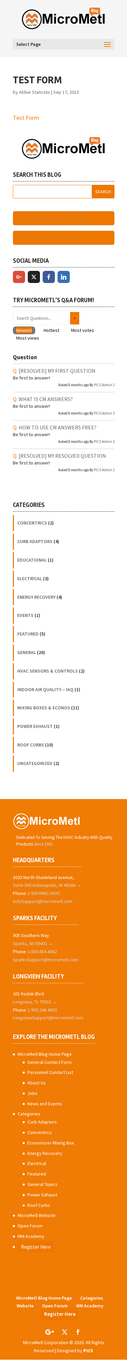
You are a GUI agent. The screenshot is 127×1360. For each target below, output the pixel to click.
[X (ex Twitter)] (34, 277)
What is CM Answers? (46, 399)
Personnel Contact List (50, 1072)
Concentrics (32, 523)
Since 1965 (43, 844)
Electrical (29, 578)
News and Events (44, 1104)
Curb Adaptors (34, 541)
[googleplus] (19, 277)
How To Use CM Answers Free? (58, 427)
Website (25, 1306)
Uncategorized (34, 763)
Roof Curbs (30, 745)
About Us (36, 1083)
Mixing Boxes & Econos (43, 708)
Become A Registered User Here (53, 218)
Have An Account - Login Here (50, 237)
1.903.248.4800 (42, 1010)
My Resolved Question (62, 455)
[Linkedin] (64, 277)
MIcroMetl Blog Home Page (45, 1054)
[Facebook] (49, 277)
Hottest (51, 330)
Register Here (36, 1247)
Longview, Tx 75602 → (35, 1002)
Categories (29, 1114)
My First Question (57, 370)
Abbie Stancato (34, 92)
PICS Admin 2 (104, 384)
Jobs (32, 1093)
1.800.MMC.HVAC (44, 893)
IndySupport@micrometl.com (42, 901)
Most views (27, 338)
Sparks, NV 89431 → (33, 943)
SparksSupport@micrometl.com (45, 960)
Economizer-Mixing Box (50, 1143)
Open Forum (30, 1226)
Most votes (82, 330)
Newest (24, 330)
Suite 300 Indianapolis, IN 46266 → (47, 885)
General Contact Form (49, 1062)
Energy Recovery (36, 597)
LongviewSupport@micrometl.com (48, 1018)
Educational (32, 560)
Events (25, 615)
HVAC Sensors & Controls (47, 671)
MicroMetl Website (37, 1215)
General (26, 652)
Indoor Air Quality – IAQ (45, 689)
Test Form (26, 117)
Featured (28, 634)
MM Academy (31, 1236)
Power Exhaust (35, 726)
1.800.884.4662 (42, 951)
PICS (88, 1351)
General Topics (42, 1184)
